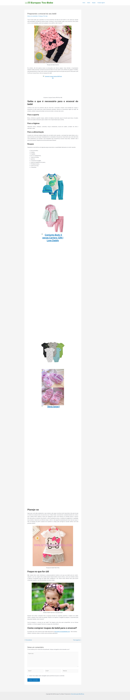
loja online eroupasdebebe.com (62, 631)
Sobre (88, 2)
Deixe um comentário (32, 16)
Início (84, 2)
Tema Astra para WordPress (77, 694)
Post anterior (28, 639)
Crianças (41, 16)
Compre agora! (101, 2)
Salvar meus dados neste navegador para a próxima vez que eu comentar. (47, 675)
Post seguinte (77, 639)
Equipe (93, 2)
